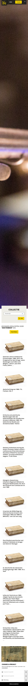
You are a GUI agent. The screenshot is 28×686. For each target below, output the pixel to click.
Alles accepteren (14, 684)
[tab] (26, 672)
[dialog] (14, 674)
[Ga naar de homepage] (4, 3)
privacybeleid (5, 667)
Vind (21, 318)
